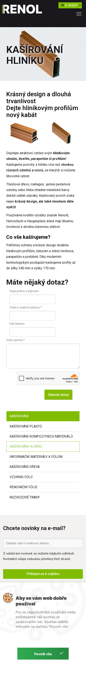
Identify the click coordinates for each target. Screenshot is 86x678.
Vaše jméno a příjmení (24, 291)
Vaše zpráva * (15, 340)
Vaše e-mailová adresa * (25, 307)
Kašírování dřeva (25, 467)
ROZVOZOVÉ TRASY (25, 497)
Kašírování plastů (26, 426)
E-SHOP (71, 5)
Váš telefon (17, 323)
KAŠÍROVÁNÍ (19, 416)
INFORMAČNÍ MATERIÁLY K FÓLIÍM (36, 457)
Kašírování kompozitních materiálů (41, 436)
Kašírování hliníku (26, 446)
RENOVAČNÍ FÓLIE (23, 487)
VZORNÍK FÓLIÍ (21, 477)
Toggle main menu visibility (79, 14)
